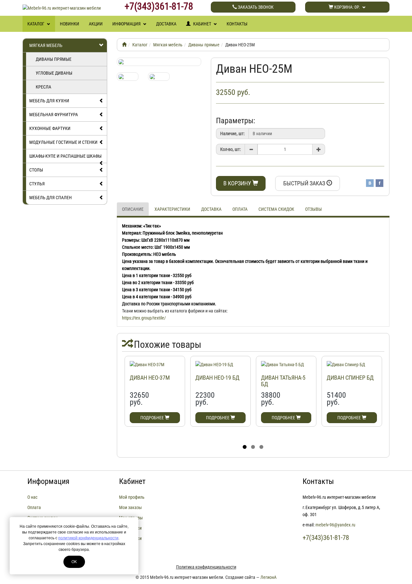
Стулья (37, 183)
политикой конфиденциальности (88, 538)
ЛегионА (268, 577)
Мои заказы (130, 507)
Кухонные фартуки (49, 128)
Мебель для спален (50, 197)
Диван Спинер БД (350, 377)
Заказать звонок (255, 7)
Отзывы (313, 209)
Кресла (43, 86)
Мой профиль (132, 497)
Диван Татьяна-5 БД (283, 380)
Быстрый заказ (304, 183)
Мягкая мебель (45, 45)
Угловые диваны (54, 73)
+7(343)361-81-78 (159, 6)
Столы (36, 169)
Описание (133, 209)
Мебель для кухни (49, 100)
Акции (96, 23)
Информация (127, 23)
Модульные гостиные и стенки (63, 142)
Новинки (69, 23)
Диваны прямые (53, 59)
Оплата (240, 209)
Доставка (166, 23)
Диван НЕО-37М (150, 377)
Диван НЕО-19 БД (217, 377)
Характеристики (172, 209)
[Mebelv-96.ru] (124, 44)
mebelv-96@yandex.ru (335, 524)
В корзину (237, 183)
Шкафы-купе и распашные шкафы (65, 156)
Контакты (237, 23)
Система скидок (276, 209)
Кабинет (202, 23)
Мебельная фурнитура (53, 114)
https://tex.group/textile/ (144, 317)
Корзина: (346, 7)
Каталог (36, 23)
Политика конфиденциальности (206, 567)
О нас (32, 497)
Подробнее (152, 417)
